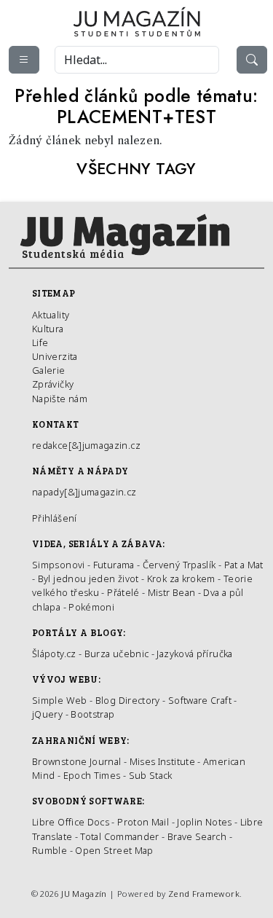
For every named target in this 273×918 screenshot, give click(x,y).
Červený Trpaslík (179, 564)
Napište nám (59, 398)
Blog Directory (127, 700)
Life (40, 342)
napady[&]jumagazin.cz (84, 491)
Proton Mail (143, 821)
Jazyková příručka (194, 653)
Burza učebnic (116, 653)
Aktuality (50, 314)
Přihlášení (54, 518)
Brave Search (198, 836)
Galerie (49, 370)
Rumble (49, 850)
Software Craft (200, 700)
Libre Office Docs (70, 821)
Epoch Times (92, 775)
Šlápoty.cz (54, 653)
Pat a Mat (244, 564)
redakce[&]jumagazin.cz (86, 445)
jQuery (47, 714)
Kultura (48, 328)
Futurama (114, 564)
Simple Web (59, 700)
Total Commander (119, 836)
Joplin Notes (204, 821)
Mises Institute (162, 761)
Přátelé (123, 592)
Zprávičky (53, 384)
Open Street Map (114, 850)
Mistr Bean (172, 592)
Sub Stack (151, 775)
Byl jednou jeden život (88, 578)
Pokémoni (91, 606)
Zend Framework (204, 893)
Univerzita (55, 356)
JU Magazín (84, 893)
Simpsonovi (58, 564)
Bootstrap (92, 714)
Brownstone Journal (76, 761)
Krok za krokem (181, 578)
